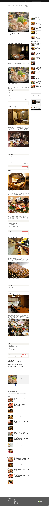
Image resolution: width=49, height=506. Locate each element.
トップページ (9, 499)
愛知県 (33, 95)
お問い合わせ (15, 499)
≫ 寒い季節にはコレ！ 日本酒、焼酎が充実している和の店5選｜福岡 (15, 366)
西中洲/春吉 (17, 5)
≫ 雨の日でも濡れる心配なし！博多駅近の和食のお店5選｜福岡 (15, 364)
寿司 (21, 5)
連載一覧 (9, 500)
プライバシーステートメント (17, 503)
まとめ (28, 5)
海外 (38, 92)
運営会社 (15, 500)
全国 (33, 92)
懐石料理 (26, 5)
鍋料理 (23, 5)
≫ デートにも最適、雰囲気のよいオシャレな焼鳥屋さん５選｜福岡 (15, 361)
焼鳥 (19, 5)
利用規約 (15, 501)
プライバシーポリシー (16, 502)
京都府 (38, 95)
